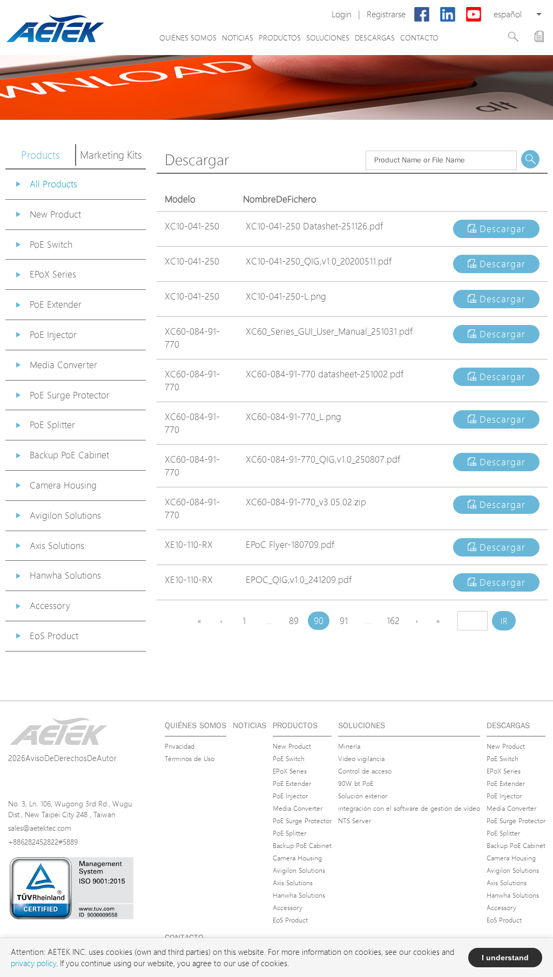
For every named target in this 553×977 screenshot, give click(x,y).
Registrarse (386, 14)
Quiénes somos (188, 37)
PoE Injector (53, 334)
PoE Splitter (52, 424)
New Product (55, 214)
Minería (349, 746)
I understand (505, 957)
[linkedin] (447, 14)
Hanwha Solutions (65, 575)
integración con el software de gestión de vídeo (409, 808)
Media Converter (63, 364)
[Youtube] (473, 14)
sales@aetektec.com (39, 827)
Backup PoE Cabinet (69, 454)
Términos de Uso (189, 758)
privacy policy (33, 963)
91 (344, 620)
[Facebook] (421, 14)
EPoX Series (53, 274)
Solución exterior (362, 795)
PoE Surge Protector (70, 395)
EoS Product (54, 635)
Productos (280, 37)
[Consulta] (539, 36)
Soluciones (327, 37)
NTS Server (354, 820)
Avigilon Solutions (65, 515)
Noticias (237, 37)
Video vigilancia (361, 758)
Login (342, 14)
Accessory (50, 605)
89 (294, 620)
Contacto (419, 37)
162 (393, 620)
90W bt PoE (355, 783)
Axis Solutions (57, 545)
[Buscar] (513, 37)
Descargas (375, 37)
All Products (53, 183)
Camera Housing (63, 485)
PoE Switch (51, 244)
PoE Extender (56, 304)
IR (504, 621)
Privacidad (179, 746)
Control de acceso (365, 770)
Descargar (500, 228)
